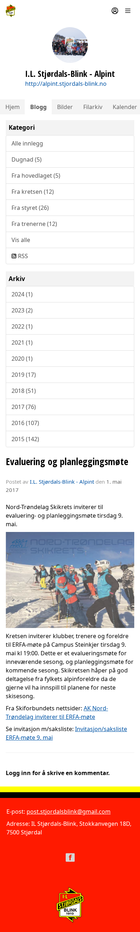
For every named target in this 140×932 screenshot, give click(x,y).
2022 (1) (22, 326)
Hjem (12, 107)
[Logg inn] (114, 10)
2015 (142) (25, 439)
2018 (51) (23, 391)
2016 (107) (25, 423)
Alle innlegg (27, 143)
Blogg (38, 107)
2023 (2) (22, 310)
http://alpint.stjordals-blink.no (66, 84)
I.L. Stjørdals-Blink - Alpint (62, 481)
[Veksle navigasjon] (127, 10)
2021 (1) (22, 342)
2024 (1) (22, 294)
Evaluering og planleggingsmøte (67, 461)
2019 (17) (23, 375)
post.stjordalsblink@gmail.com (69, 811)
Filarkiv (92, 107)
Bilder (65, 107)
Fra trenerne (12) (34, 224)
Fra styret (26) (30, 208)
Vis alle (20, 240)
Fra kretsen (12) (32, 192)
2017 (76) (23, 407)
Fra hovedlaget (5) (35, 175)
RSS (22, 256)
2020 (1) (22, 359)
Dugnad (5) (26, 159)
